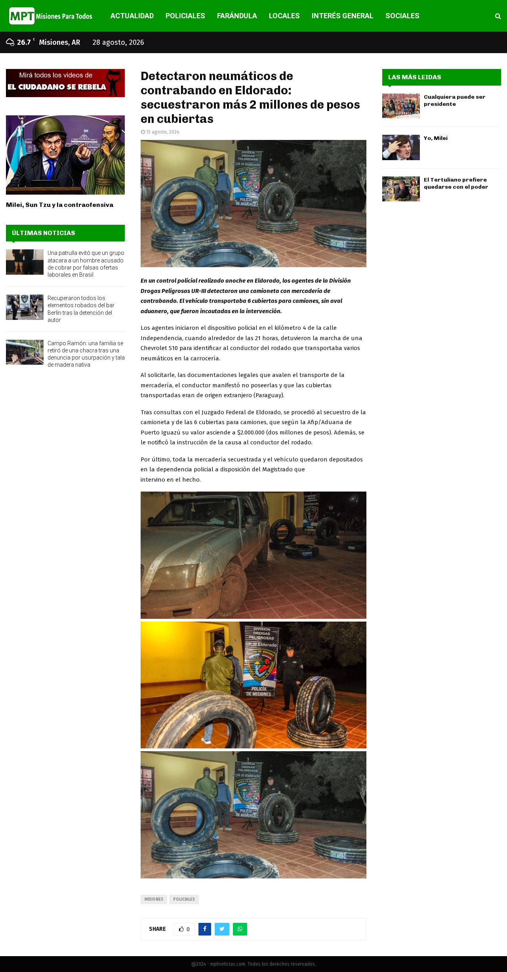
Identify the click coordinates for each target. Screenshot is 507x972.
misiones (154, 899)
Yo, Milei (436, 138)
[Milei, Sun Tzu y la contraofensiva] (65, 155)
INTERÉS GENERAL (343, 15)
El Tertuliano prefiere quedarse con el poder (456, 183)
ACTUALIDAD (132, 15)
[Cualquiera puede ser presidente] (401, 106)
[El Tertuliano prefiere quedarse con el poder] (401, 188)
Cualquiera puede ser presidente (455, 100)
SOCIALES (402, 15)
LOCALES (284, 15)
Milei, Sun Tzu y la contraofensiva (59, 205)
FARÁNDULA (237, 15)
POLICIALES (185, 15)
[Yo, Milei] (401, 147)
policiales (184, 899)
